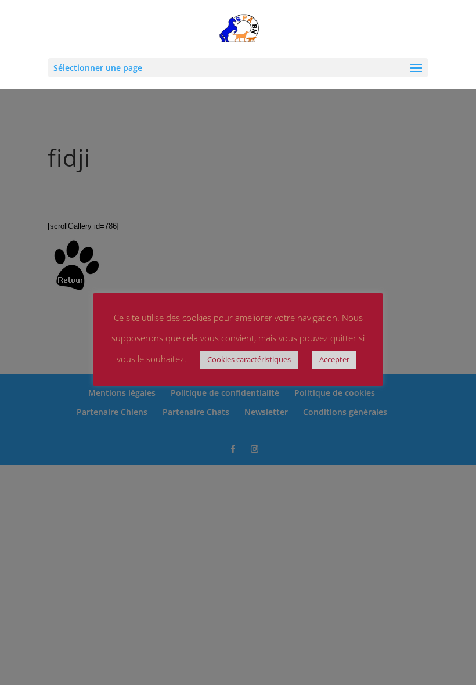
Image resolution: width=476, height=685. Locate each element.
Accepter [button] (334, 359)
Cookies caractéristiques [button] (249, 359)
